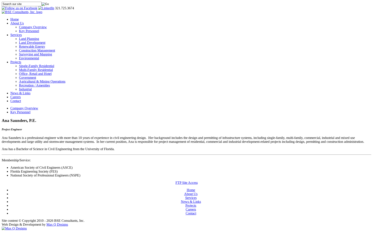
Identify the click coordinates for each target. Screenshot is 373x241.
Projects (15, 62)
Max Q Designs (57, 224)
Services (16, 35)
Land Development (32, 42)
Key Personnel (29, 31)
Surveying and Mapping (35, 54)
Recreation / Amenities (34, 85)
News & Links (20, 93)
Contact (15, 101)
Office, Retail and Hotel (35, 74)
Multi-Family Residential (36, 70)
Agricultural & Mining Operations (42, 81)
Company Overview (33, 27)
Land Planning (29, 39)
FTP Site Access (186, 182)
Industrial (25, 89)
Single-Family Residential (36, 66)
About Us (17, 23)
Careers (15, 97)
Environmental (29, 58)
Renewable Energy (32, 46)
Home (14, 19)
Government (27, 77)
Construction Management (37, 50)
